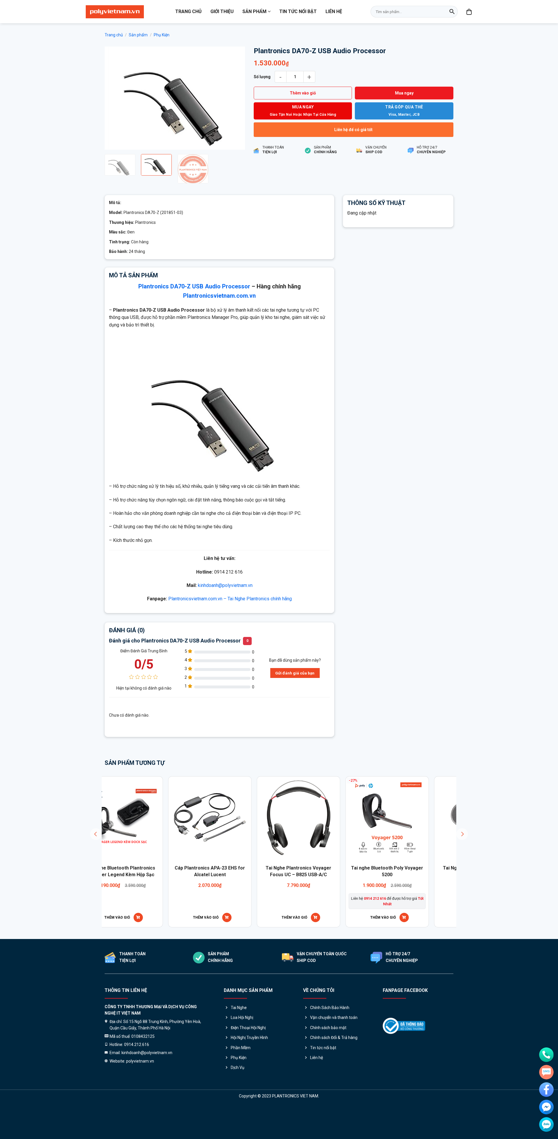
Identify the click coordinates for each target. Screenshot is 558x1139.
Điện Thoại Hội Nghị (248, 1027)
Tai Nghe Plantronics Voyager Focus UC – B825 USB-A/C (237, 871)
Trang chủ (188, 11)
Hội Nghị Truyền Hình (249, 1037)
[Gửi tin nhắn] (546, 1072)
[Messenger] (546, 1107)
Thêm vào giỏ (303, 93)
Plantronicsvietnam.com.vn (219, 295)
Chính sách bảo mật (328, 1027)
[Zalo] (546, 1124)
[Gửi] (452, 11)
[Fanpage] (546, 1089)
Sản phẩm (254, 11)
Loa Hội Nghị (242, 1017)
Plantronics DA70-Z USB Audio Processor (194, 286)
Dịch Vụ (237, 1067)
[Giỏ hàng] (469, 11)
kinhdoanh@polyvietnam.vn (225, 585)
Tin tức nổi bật (298, 11)
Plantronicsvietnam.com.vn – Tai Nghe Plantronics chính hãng (230, 598)
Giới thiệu (222, 11)
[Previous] (115, 98)
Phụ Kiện (161, 35)
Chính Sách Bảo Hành (329, 1007)
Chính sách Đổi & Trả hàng (333, 1037)
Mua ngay (404, 93)
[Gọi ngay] (546, 1054)
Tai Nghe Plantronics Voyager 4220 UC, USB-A (414, 871)
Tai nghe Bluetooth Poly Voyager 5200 (325, 871)
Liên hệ (334, 11)
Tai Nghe (239, 1007)
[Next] (235, 98)
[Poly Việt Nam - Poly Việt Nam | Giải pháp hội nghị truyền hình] (115, 11)
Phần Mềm (241, 1047)
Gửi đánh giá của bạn (294, 673)
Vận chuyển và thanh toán (333, 1017)
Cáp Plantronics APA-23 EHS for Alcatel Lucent (148, 871)
